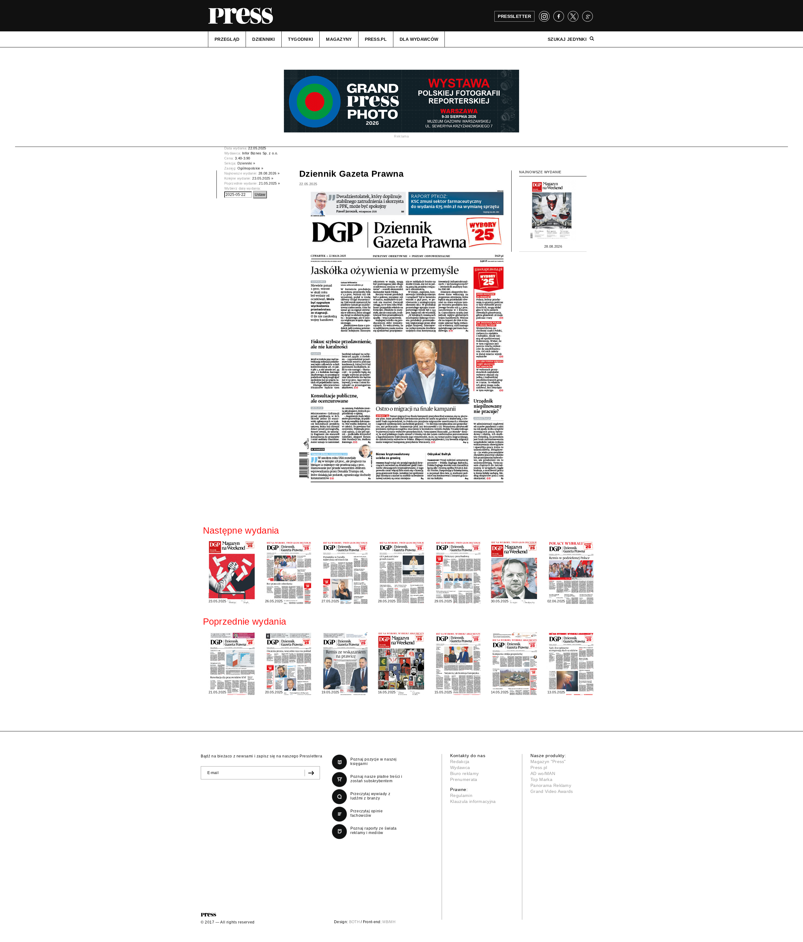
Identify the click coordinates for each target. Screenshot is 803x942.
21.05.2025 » (269, 183)
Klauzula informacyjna (473, 801)
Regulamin (461, 795)
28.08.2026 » (268, 173)
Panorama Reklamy (550, 785)
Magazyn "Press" (548, 761)
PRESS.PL (376, 39)
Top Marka (541, 779)
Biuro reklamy (464, 773)
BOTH (354, 922)
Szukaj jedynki (567, 39)
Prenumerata (463, 779)
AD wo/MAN (542, 773)
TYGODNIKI (300, 39)
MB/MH (389, 922)
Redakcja (460, 761)
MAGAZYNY (339, 39)
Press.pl (538, 767)
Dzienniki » (246, 163)
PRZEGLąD (227, 39)
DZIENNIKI (263, 39)
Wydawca (460, 767)
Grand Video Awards (551, 791)
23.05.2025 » (262, 178)
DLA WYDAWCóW (419, 39)
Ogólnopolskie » (250, 168)
